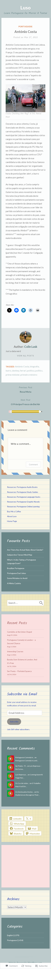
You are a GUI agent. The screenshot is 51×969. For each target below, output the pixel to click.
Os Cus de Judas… (22, 783)
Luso (25, 8)
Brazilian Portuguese (15, 568)
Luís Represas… (21, 775)
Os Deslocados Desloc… (24, 792)
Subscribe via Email (22, 694)
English (10, 935)
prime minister (13, 374)
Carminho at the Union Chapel (19, 632)
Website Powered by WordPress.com (25, 962)
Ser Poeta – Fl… (21, 766)
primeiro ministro (28, 374)
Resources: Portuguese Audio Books (22, 487)
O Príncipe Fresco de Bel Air (25, 402)
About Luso (12, 516)
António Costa (22, 366)
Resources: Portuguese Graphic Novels (23, 502)
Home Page (12, 521)
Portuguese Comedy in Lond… (26, 761)
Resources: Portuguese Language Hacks (23, 497)
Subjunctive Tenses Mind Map (19, 555)
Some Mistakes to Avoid (17, 578)
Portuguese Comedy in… (24, 757)
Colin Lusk (30, 346)
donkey (15, 370)
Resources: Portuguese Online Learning (23, 506)
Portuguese (25, 26)
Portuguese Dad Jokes (16, 573)
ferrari (23, 370)
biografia (34, 366)
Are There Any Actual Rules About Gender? (25, 550)
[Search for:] (25, 603)
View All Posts (25, 356)
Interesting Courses (15, 651)
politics (38, 370)
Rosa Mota (25, 389)
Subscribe (14, 721)
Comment (33, 464)
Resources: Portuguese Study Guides (22, 492)
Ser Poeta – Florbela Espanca (19, 671)
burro (8, 370)
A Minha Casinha (14, 583)
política (30, 370)
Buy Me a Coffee (14, 511)
